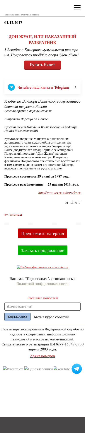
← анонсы (13, 214)
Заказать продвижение (42, 250)
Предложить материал (42, 233)
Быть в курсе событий (51, 316)
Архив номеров (42, 355)
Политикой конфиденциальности (42, 283)
